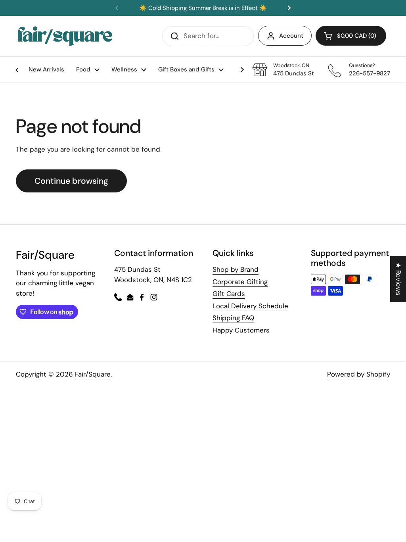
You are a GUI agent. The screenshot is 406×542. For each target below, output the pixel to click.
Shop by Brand (236, 269)
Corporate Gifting (240, 281)
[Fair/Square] (65, 36)
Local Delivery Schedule (250, 306)
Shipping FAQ (233, 317)
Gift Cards (229, 293)
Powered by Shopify (358, 374)
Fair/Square (93, 374)
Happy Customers (241, 330)
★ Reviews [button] (398, 279)
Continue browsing (71, 180)
